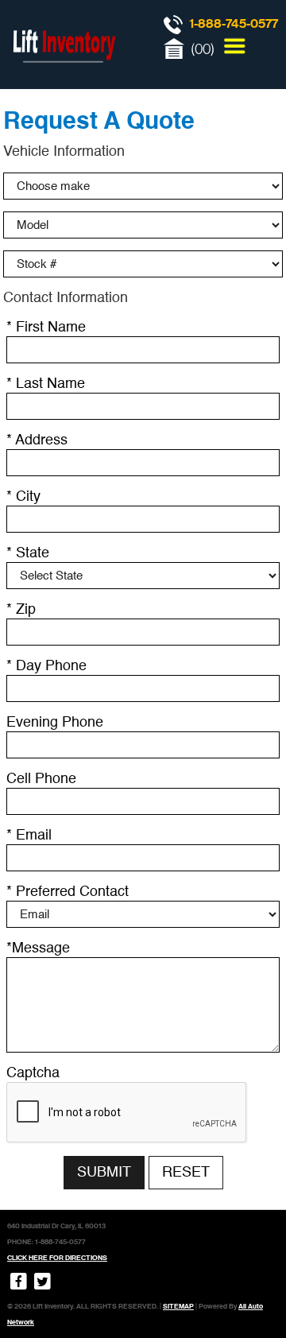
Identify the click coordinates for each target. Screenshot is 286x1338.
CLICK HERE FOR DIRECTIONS (57, 1258)
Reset (186, 1172)
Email (29, 835)
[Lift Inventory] (63, 79)
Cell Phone (41, 779)
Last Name (45, 384)
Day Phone (46, 666)
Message (38, 948)
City (23, 497)
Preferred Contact (67, 892)
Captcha (33, 1073)
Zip (21, 610)
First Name (46, 327)
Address (37, 440)
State (27, 553)
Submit (104, 1172)
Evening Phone (54, 723)
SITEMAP (178, 1306)
